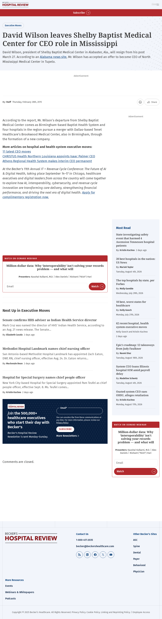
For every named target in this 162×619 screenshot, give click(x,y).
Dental (137, 552)
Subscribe (79, 12)
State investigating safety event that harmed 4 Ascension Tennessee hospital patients (135, 240)
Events (9, 585)
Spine (136, 546)
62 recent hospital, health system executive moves (132, 325)
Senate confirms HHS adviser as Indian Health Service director (50, 320)
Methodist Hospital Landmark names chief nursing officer (46, 349)
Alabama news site (53, 57)
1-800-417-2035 (84, 539)
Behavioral (139, 565)
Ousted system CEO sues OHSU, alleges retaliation (132, 393)
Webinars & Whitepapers (19, 592)
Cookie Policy (93, 612)
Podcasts (10, 598)
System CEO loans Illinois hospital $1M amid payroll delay (133, 370)
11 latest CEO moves (17, 151)
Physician (138, 571)
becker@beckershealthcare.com (95, 546)
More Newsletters (66, 435)
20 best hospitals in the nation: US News (135, 260)
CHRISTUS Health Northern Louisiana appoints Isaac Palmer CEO (49, 156)
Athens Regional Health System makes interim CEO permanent (47, 161)
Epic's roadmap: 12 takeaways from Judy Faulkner (135, 346)
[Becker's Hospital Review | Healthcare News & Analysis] (15, 4)
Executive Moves (13, 25)
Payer (136, 558)
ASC (135, 539)
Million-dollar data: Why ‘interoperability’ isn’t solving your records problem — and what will (55, 267)
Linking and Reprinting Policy (115, 612)
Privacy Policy (62, 423)
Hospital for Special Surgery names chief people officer (44, 377)
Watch (95, 286)
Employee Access (141, 612)
